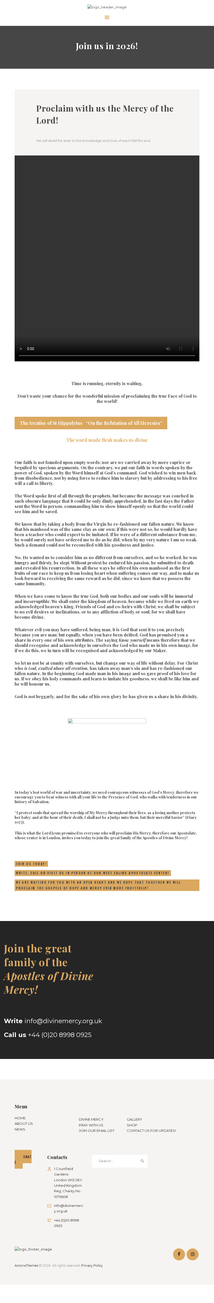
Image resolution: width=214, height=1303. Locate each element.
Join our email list (96, 1130)
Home (20, 1118)
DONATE (23, 1159)
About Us (24, 1123)
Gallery (134, 1119)
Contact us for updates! (151, 1130)
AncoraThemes (26, 1265)
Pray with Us (91, 1125)
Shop (132, 1125)
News (20, 1129)
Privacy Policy (92, 1265)
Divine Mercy (91, 1119)
